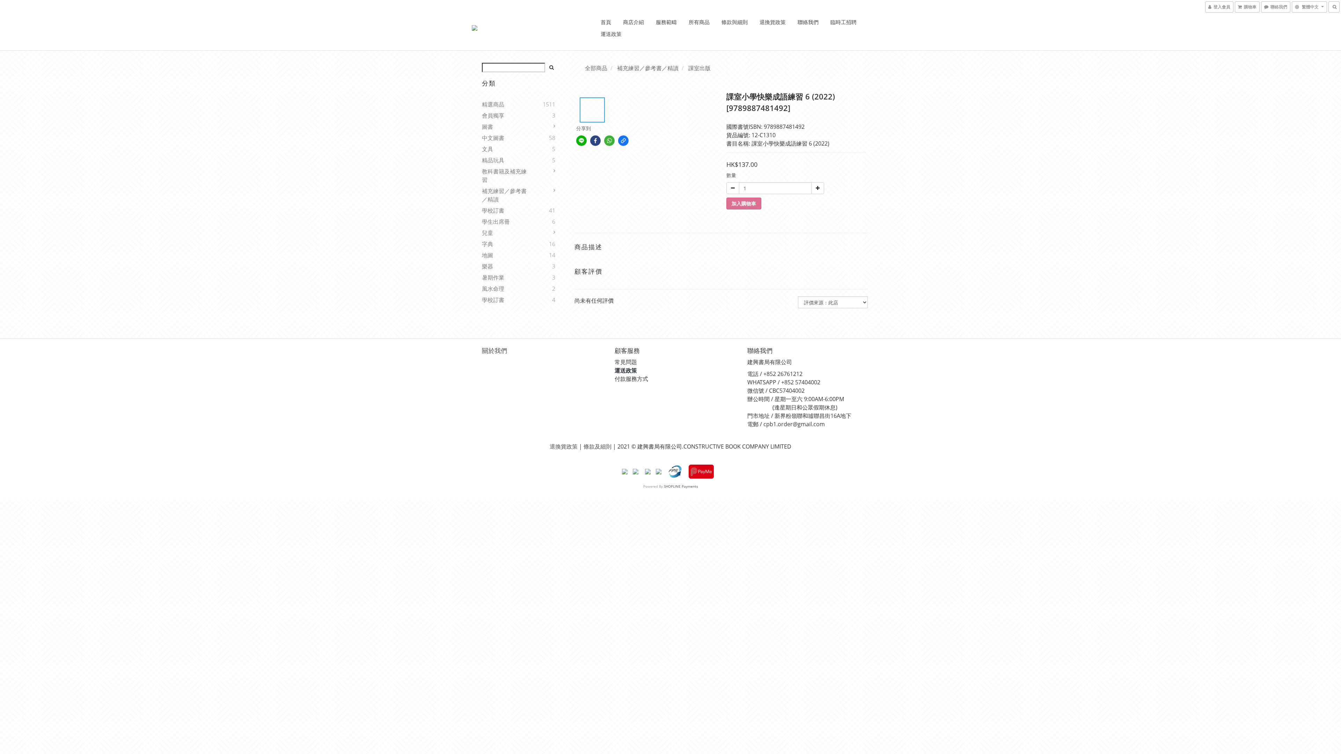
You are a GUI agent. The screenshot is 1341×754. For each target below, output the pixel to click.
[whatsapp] (609, 140)
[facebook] (595, 140)
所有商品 (699, 22)
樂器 (487, 266)
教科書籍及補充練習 (504, 176)
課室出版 (699, 68)
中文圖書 (493, 138)
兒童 (487, 233)
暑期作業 (493, 277)
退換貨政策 (773, 22)
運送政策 (611, 33)
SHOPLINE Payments (681, 486)
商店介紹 (633, 22)
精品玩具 (493, 160)
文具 (487, 149)
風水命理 (493, 289)
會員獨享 (493, 115)
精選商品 (493, 104)
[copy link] (623, 140)
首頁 (606, 22)
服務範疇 (666, 22)
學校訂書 (493, 210)
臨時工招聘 (843, 22)
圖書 (487, 127)
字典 (487, 244)
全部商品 (596, 68)
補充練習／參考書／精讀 (504, 195)
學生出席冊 (496, 222)
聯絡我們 (808, 22)
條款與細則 (734, 22)
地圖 (487, 255)
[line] (581, 140)
